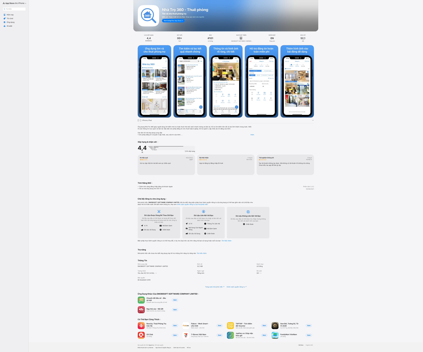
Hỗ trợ (189, 347)
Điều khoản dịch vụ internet (145, 347)
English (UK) (309, 345)
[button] (14, 14)
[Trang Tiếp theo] (316, 164)
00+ (258, 273)
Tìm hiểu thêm (226, 241)
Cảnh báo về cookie (179, 347)
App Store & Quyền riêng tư (163, 347)
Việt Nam (300, 345)
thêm (252, 135)
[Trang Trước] (135, 164)
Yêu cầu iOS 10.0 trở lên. (146, 273)
